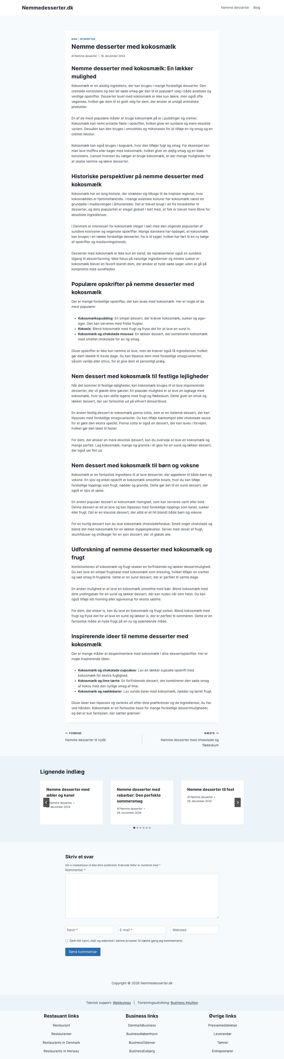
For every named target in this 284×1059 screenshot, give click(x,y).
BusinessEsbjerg (142, 1051)
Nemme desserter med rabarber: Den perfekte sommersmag (139, 795)
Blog (256, 7)
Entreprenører (222, 1051)
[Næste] (238, 802)
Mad (74, 39)
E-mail (126, 930)
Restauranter (61, 1034)
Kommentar (75, 870)
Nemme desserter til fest (210, 789)
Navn (72, 930)
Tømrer (222, 1042)
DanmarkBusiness (142, 1025)
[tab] (134, 828)
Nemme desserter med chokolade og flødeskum (190, 739)
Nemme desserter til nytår (85, 737)
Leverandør (222, 1034)
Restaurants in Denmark (61, 1042)
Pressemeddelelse (222, 1025)
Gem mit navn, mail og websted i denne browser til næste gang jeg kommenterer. (126, 941)
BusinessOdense (142, 1042)
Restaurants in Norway (61, 1051)
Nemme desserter (235, 7)
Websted (179, 930)
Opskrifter (87, 39)
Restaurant (61, 1025)
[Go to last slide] (46, 802)
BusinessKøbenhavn (142, 1034)
